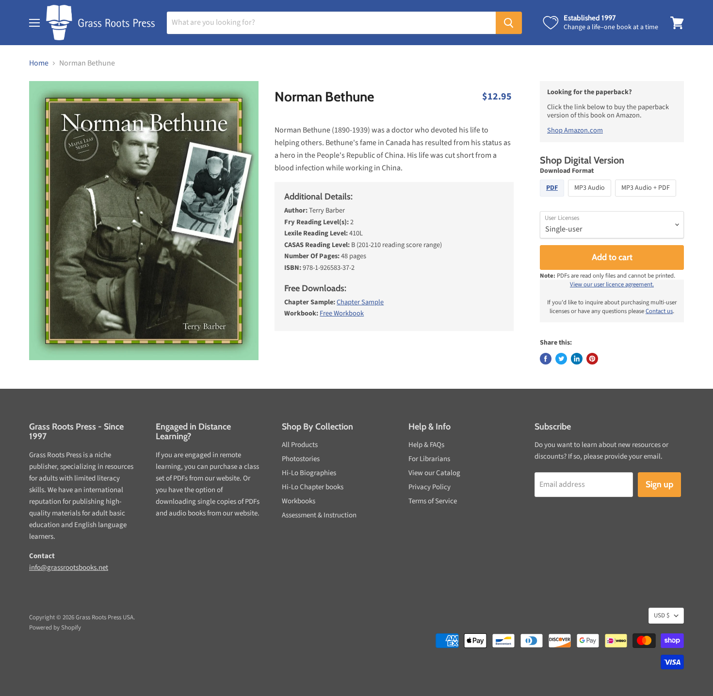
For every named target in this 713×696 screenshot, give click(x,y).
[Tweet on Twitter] (561, 359)
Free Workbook (342, 313)
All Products (300, 445)
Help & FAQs (426, 445)
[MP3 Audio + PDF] (647, 199)
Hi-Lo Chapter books (312, 487)
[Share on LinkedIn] (577, 359)
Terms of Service (432, 501)
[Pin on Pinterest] (592, 359)
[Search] (509, 23)
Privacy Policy (429, 487)
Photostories (301, 459)
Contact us (659, 311)
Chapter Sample (360, 302)
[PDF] (553, 199)
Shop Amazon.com (575, 130)
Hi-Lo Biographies (309, 473)
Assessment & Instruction (319, 515)
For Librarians (429, 459)
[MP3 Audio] (591, 199)
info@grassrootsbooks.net (68, 568)
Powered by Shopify (55, 627)
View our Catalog (434, 473)
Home (39, 63)
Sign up (659, 484)
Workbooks (298, 501)
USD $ (661, 615)
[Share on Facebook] (545, 359)
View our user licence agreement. (612, 284)
